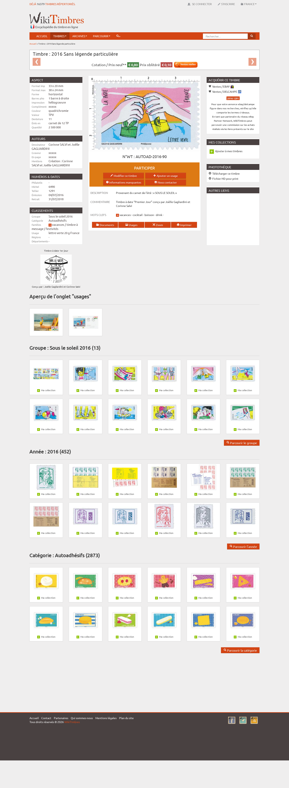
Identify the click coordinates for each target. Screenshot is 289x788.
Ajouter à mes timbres (228, 151)
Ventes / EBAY (221, 86)
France (249, 4)
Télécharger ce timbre (226, 173)
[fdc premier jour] (85, 322)
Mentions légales (106, 718)
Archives (78, 36)
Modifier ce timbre (125, 175)
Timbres (58, 36)
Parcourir (100, 36)
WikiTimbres (72, 722)
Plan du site (126, 718)
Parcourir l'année (244, 546)
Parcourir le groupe (243, 443)
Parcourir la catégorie (241, 650)
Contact (46, 718)
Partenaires (61, 718)
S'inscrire (228, 4)
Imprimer (185, 225)
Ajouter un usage (167, 175)
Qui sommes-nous (82, 718)
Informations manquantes (125, 182)
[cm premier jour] (46, 322)
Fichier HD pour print (225, 178)
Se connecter (201, 4)
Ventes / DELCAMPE (225, 91)
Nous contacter (167, 182)
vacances (58, 224)
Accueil (41, 36)
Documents (106, 225)
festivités (52, 229)
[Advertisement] (188, 21)
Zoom (159, 225)
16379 (41, 4)
